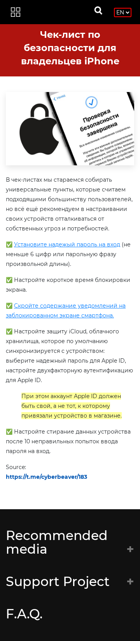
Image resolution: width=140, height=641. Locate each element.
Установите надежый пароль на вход (67, 244)
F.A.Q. (24, 614)
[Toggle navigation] (15, 12)
